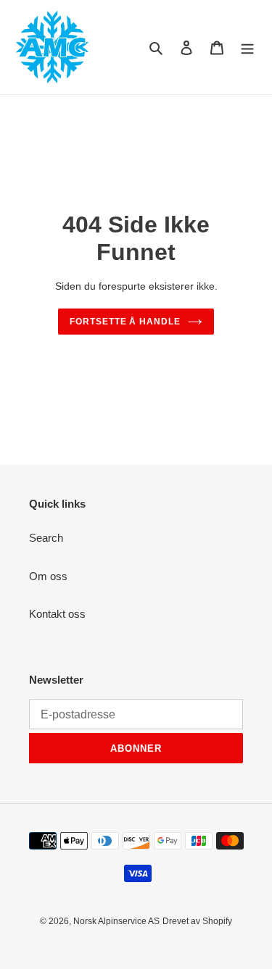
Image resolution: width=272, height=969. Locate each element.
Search (46, 538)
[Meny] (247, 47)
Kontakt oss (57, 614)
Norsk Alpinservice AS (116, 921)
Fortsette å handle (125, 321)
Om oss (48, 576)
